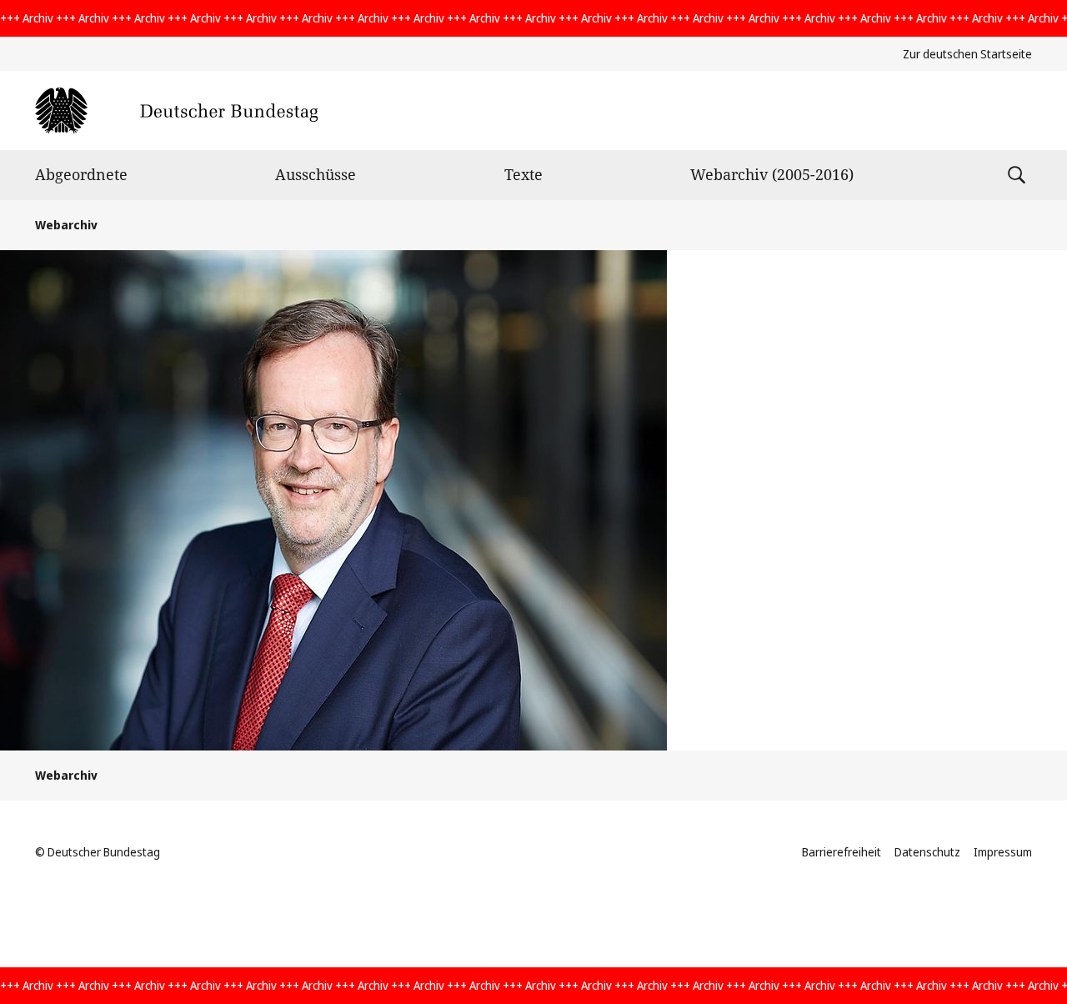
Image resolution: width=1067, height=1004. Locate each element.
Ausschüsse (315, 174)
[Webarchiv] (176, 110)
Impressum (1003, 852)
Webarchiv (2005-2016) (772, 174)
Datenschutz (927, 852)
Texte (523, 174)
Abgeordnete (81, 174)
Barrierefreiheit (841, 852)
